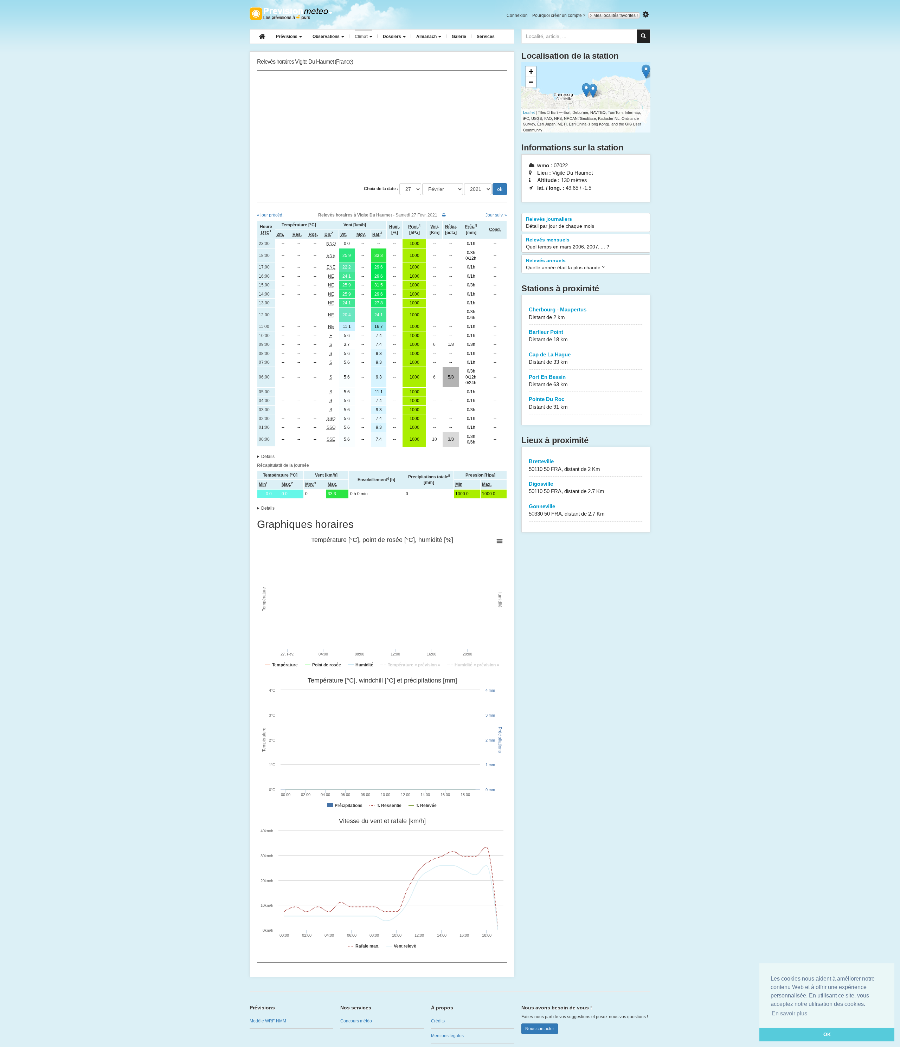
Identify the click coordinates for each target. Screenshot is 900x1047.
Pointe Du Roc (548, 402)
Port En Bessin (548, 380)
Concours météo (356, 1021)
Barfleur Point (548, 335)
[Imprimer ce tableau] (444, 215)
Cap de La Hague (550, 358)
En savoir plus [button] (789, 1013)
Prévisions (287, 36)
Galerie (459, 36)
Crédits (438, 1021)
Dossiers (392, 36)
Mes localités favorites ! (615, 15)
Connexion (517, 15)
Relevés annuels (565, 264)
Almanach (427, 36)
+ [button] (531, 71)
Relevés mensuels (567, 243)
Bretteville (564, 465)
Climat (362, 36)
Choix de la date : (381, 189)
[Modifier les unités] (646, 14)
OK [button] (827, 1034)
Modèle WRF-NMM (268, 1021)
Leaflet (529, 112)
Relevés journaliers (560, 222)
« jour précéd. (270, 215)
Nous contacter (539, 1028)
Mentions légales (447, 1035)
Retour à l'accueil (291, 13)
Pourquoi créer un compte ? (558, 15)
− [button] (531, 82)
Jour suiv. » (496, 215)
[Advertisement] (382, 127)
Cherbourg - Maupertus (557, 313)
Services (486, 36)
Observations (327, 36)
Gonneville (567, 510)
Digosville (566, 487)
